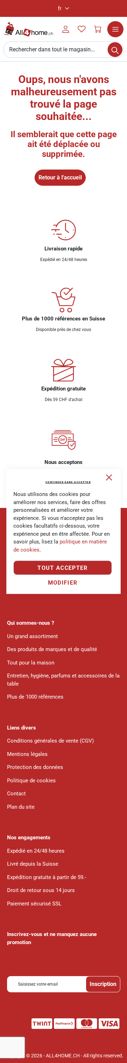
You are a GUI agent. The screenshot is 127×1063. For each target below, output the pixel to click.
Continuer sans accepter (68, 482)
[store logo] (28, 29)
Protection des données (35, 767)
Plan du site (21, 807)
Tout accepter (62, 568)
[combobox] (63, 50)
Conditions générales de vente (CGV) (50, 741)
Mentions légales (27, 754)
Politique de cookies (31, 780)
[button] (63, 8)
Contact (16, 793)
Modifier (63, 582)
